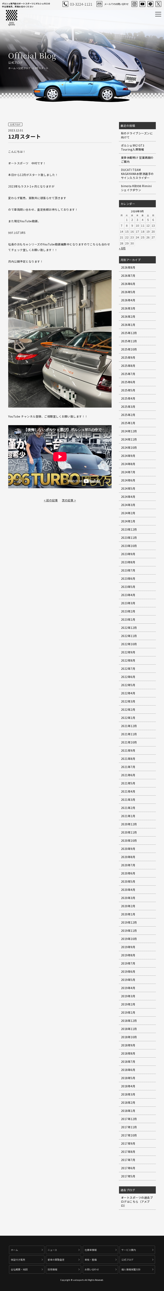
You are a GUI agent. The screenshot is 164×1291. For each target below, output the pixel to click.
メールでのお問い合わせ (116, 4)
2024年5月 (128, 488)
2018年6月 (128, 1070)
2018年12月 (129, 1021)
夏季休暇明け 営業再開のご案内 (137, 160)
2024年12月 (129, 431)
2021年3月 (128, 800)
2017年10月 (129, 1135)
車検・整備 (91, 1259)
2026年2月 (128, 317)
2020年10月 (129, 840)
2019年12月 (129, 922)
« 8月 (122, 248)
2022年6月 (128, 677)
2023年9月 (128, 554)
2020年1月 (128, 914)
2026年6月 (128, 284)
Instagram (134, 4)
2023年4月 (128, 595)
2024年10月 (129, 448)
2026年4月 (128, 300)
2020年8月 (128, 857)
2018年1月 (128, 1111)
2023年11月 (129, 538)
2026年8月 (128, 267)
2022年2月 (128, 709)
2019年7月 (128, 963)
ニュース (52, 1249)
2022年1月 (128, 718)
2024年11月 (129, 439)
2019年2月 (128, 1004)
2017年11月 (129, 1127)
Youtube (142, 4)
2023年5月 (128, 587)
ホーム (12, 68)
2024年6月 (128, 480)
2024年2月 (128, 513)
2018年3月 (128, 1094)
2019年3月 (128, 996)
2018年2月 (128, 1102)
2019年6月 (128, 971)
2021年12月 (129, 726)
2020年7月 (128, 865)
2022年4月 (128, 693)
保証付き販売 (18, 1259)
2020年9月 (128, 849)
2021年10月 (129, 742)
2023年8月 (128, 562)
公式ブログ (24, 68)
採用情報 (52, 1269)
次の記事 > (69, 500)
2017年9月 (128, 1143)
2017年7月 (128, 1160)
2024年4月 (128, 497)
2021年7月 (128, 767)
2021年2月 (128, 808)
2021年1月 (128, 816)
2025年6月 (128, 382)
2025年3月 (128, 407)
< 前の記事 (51, 500)
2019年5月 (128, 980)
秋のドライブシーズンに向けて (137, 135)
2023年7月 (128, 570)
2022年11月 (129, 636)
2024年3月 (128, 505)
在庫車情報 (91, 1249)
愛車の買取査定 (56, 1259)
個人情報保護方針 (131, 1269)
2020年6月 (128, 873)
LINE (150, 4)
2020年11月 (129, 832)
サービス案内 (128, 1249)
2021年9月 (128, 750)
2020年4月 (128, 890)
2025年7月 (128, 374)
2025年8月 (128, 366)
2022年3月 (128, 701)
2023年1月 (128, 619)
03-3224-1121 (81, 4)
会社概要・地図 (19, 1269)
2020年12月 (129, 824)
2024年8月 (128, 464)
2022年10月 (129, 644)
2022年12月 (129, 628)
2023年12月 (129, 529)
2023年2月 (128, 611)
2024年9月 (128, 456)
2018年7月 (128, 1062)
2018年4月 (128, 1086)
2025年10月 (129, 349)
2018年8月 (128, 1053)
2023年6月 (128, 579)
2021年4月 (128, 791)
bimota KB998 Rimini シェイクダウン (136, 188)
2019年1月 (128, 1012)
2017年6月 (128, 1168)
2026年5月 (128, 292)
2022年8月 (128, 660)
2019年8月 (128, 955)
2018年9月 (128, 1045)
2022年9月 (128, 652)
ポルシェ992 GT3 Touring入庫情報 (132, 147)
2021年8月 (128, 759)
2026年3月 (128, 308)
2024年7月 (128, 472)
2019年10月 (129, 939)
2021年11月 (129, 734)
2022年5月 (128, 685)
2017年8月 (128, 1152)
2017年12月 (129, 1119)
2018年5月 (128, 1078)
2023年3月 (128, 603)
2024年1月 (128, 521)
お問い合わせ (92, 1269)
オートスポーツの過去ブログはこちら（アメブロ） (137, 1202)
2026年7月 (128, 276)
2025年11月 (129, 341)
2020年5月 (128, 881)
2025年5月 (128, 390)
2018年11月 (129, 1029)
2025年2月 (128, 415)
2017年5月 (128, 1176)
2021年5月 (128, 783)
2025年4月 (128, 398)
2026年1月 (128, 325)
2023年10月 (129, 546)
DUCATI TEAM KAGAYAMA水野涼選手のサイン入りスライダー (137, 174)
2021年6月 (128, 775)
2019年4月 (128, 988)
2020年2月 (128, 906)
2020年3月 (128, 898)
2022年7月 (128, 669)
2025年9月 (128, 357)
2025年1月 (128, 423)
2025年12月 (129, 333)
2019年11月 (129, 931)
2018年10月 (129, 1037)
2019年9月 (128, 947)
